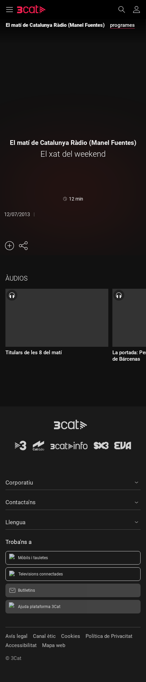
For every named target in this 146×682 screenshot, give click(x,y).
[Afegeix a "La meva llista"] (9, 245)
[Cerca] (124, 9)
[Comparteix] (23, 245)
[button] (73, 481)
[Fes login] (136, 9)
